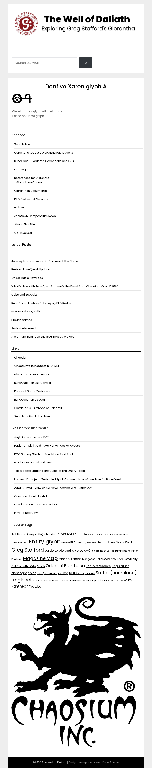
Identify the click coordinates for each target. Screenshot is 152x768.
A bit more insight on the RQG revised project (42, 337)
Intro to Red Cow (26, 513)
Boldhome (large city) (27, 534)
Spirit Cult (37, 580)
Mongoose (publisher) (96, 559)
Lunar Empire (123, 550)
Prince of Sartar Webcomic (32, 391)
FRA (72, 542)
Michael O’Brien (70, 559)
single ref (21, 580)
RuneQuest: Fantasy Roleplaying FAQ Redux (41, 303)
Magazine (34, 558)
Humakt (95, 550)
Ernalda (65, 542)
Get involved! (23, 233)
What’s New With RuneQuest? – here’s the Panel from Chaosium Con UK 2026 (64, 286)
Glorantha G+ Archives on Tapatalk (38, 408)
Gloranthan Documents (30, 191)
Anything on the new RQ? (31, 437)
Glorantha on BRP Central (31, 374)
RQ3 (65, 573)
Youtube (35, 586)
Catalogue (21, 169)
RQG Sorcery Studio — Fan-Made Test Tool (43, 454)
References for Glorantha (31, 178)
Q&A (60, 573)
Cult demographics (90, 534)
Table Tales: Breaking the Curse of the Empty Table (49, 471)
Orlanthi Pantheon (65, 566)
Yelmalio (118, 580)
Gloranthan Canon (29, 182)
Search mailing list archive (32, 416)
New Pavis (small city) (125, 559)
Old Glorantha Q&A (23, 566)
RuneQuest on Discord (29, 400)
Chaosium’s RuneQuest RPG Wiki (36, 366)
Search (17, 52)
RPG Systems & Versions (31, 199)
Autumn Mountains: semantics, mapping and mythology (53, 488)
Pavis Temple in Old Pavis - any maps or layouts (47, 445)
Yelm (110, 580)
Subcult (53, 580)
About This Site (24, 224)
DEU (26, 542)
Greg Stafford (27, 549)
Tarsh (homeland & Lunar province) (83, 580)
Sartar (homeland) (116, 573)
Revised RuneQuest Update (30, 269)
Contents (66, 534)
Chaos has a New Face (27, 278)
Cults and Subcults (24, 294)
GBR (112, 542)
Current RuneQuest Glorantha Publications (43, 153)
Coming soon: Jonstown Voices (36, 504)
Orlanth (41, 566)
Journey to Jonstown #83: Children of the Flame (44, 261)
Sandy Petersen (86, 573)
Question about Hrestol (30, 496)
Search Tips (22, 144)
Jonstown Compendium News (35, 216)
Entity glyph (45, 541)
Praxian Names (21, 320)
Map (52, 558)
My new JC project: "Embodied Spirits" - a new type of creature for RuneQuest (68, 479)
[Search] (85, 62)
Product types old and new (33, 462)
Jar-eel (111, 551)
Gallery (19, 207)
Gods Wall (124, 542)
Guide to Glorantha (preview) (67, 550)
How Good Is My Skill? (25, 311)
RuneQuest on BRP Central (32, 383)
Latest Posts (21, 244)
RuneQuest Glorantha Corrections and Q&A (44, 161)
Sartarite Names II (23, 328)
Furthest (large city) (86, 542)
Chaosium (21, 357)
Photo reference (98, 566)
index (103, 550)
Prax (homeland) (47, 573)
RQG (73, 573)
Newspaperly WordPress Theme (99, 762)
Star (46, 580)
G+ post (103, 542)
